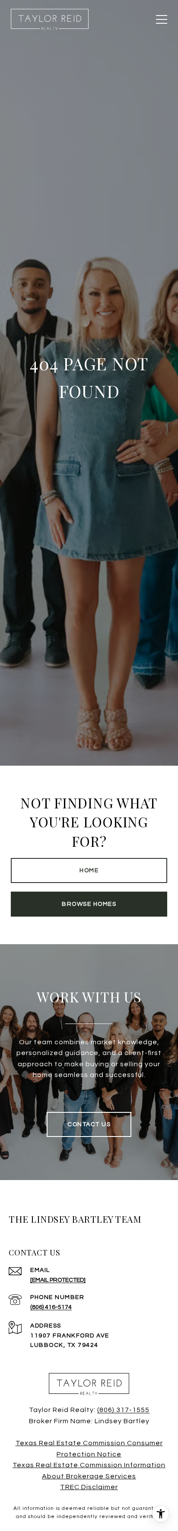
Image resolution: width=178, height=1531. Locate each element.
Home (89, 870)
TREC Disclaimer (89, 1487)
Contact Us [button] (89, 1124)
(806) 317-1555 (123, 1409)
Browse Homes (89, 904)
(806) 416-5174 (51, 1307)
